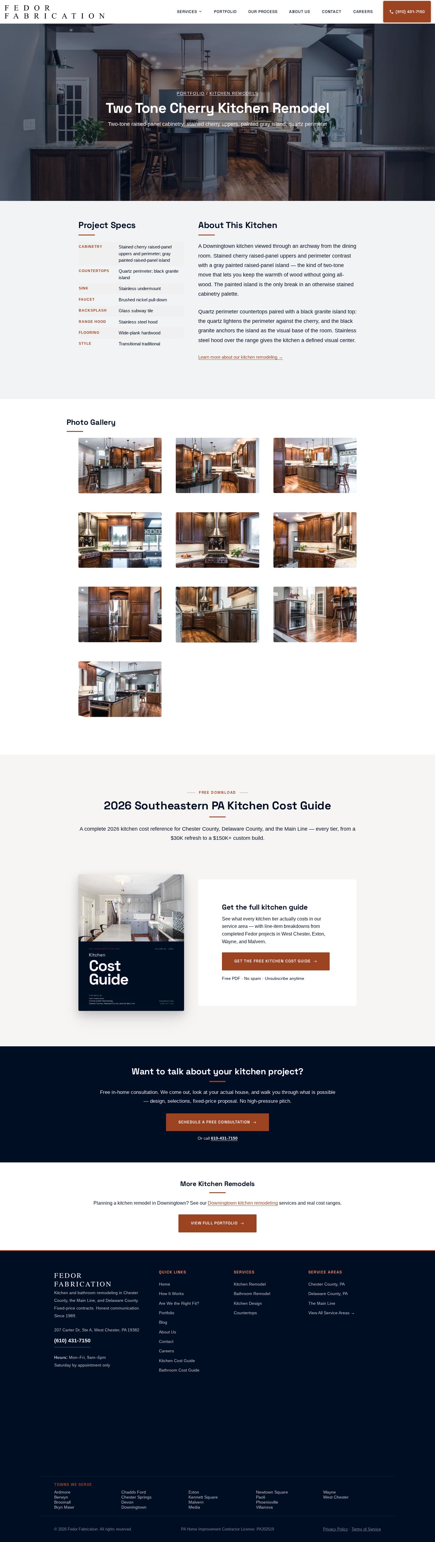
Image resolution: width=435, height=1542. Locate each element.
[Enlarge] (151, 447)
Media (194, 1507)
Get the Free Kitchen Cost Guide (272, 961)
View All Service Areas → (331, 1312)
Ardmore (62, 1492)
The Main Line (321, 1303)
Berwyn (61, 1497)
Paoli (260, 1497)
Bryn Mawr (64, 1507)
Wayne (329, 1492)
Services (187, 11)
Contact (331, 11)
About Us (299, 11)
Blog (163, 1322)
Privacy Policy (335, 1529)
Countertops (245, 1312)
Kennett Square (203, 1497)
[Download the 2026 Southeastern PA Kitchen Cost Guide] (131, 942)
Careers (363, 11)
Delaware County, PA (328, 1293)
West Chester (336, 1497)
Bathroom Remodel (252, 1293)
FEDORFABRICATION (83, 1280)
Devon (127, 1502)
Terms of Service (366, 1529)
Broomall (62, 1502)
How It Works (171, 1293)
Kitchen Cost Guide (177, 1360)
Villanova (264, 1507)
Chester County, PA (326, 1284)
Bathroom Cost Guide (179, 1370)
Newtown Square (272, 1492)
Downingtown (133, 1507)
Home (164, 1284)
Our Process (262, 11)
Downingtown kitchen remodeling (243, 1203)
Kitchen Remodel (250, 1284)
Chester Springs (136, 1497)
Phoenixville (267, 1502)
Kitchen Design (248, 1303)
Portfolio (225, 11)
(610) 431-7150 (72, 1340)
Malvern (196, 1502)
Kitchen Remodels (234, 93)
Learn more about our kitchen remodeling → (240, 357)
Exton (193, 1492)
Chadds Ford (133, 1492)
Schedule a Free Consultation (214, 1122)
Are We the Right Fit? (179, 1303)
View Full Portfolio (214, 1223)
